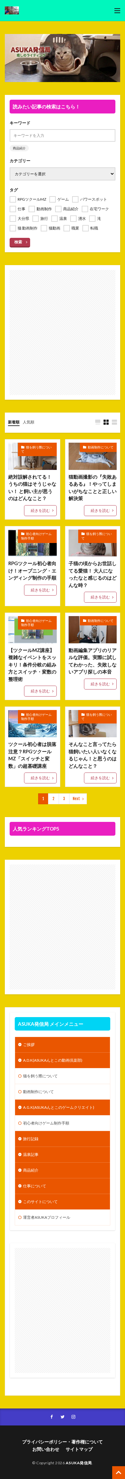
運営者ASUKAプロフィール (46, 1217)
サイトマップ (79, 1449)
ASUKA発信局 (79, 1462)
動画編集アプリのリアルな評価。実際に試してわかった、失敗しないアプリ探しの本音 (93, 661)
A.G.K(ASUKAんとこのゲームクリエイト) (58, 1107)
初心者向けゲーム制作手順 (36, 536)
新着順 (14, 422)
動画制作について (100, 447)
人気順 (28, 422)
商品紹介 (19, 148)
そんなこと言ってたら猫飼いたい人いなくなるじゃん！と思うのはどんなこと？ (93, 755)
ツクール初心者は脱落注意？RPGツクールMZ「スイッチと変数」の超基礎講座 (32, 755)
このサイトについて (40, 1201)
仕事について (34, 1185)
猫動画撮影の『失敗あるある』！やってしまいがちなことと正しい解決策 (93, 487)
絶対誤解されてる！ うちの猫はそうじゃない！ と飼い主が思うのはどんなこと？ (32, 487)
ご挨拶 (29, 1044)
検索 (18, 241)
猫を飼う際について (36, 449)
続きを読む (40, 510)
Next (76, 798)
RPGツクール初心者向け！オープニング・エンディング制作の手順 (32, 570)
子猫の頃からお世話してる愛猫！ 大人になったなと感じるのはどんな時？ (93, 574)
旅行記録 (30, 1138)
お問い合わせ (45, 1449)
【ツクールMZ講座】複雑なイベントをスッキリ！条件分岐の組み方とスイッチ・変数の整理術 (32, 664)
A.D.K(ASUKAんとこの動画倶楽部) (52, 1060)
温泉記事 (30, 1154)
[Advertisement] (62, 332)
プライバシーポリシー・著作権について (62, 1441)
